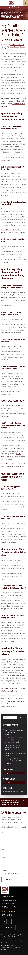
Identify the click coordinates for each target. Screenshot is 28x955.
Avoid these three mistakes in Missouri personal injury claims (14, 732)
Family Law (8, 49)
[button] (25, 3)
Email (3, 849)
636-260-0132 (14, 7)
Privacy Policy (17, 945)
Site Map (10, 945)
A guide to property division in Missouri (15, 754)
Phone (3, 841)
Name (3, 832)
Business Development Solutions (11, 947)
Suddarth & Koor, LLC (17, 45)
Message (4, 857)
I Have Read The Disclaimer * (11, 873)
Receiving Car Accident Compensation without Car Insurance (13, 761)
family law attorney (16, 184)
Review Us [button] (8, 927)
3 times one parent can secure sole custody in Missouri (12, 748)
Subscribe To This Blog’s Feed (13, 792)
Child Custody (14, 47)
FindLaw (3, 949)
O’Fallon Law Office (10, 907)
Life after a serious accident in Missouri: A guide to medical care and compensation (14, 740)
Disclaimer (5, 870)
